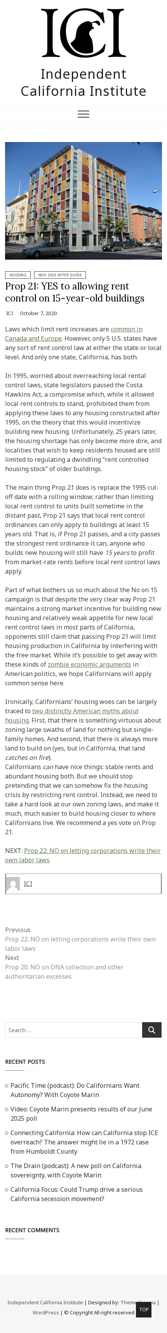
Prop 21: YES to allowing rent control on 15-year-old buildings (74, 292)
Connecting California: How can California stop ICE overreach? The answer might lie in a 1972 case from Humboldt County (84, 1142)
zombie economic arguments (89, 664)
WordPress (46, 1312)
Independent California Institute (84, 82)
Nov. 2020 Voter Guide (60, 274)
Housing (18, 274)
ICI (9, 313)
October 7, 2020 (38, 313)
